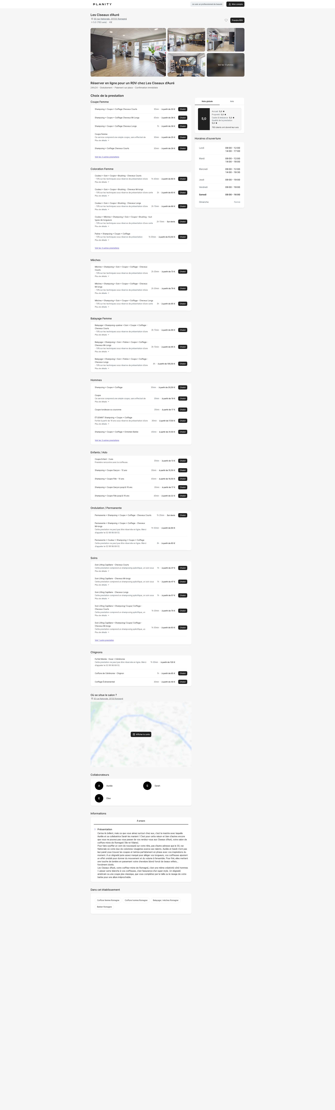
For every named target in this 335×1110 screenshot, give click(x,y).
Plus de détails (101, 140)
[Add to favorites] (226, 20)
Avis (232, 101)
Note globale (207, 101)
